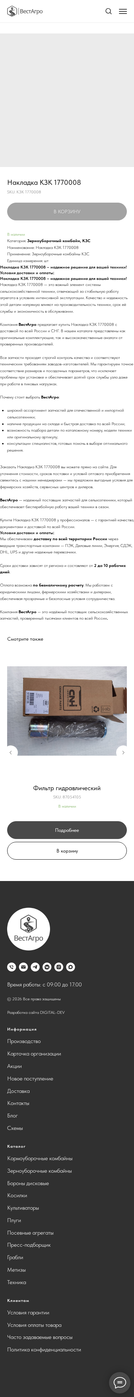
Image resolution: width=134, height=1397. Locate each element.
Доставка (18, 1091)
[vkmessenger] (47, 967)
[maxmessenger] (70, 967)
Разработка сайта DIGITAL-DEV (36, 1012)
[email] (23, 967)
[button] (108, 10)
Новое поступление (30, 1078)
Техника (16, 1282)
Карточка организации (34, 1053)
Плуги (14, 1220)
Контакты (18, 1103)
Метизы (16, 1269)
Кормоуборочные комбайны (40, 1158)
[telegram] (35, 967)
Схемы (15, 1128)
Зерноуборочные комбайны (39, 1170)
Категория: (16, 240)
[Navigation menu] (123, 11)
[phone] (11, 967)
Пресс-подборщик (29, 1244)
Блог (12, 1115)
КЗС (86, 240)
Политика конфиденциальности (44, 1349)
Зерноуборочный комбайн (53, 240)
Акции (14, 1066)
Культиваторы (23, 1207)
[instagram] (58, 967)
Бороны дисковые (28, 1183)
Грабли (15, 1257)
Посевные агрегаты (30, 1232)
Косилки (17, 1195)
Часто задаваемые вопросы (40, 1337)
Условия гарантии (28, 1312)
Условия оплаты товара (34, 1325)
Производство (24, 1041)
